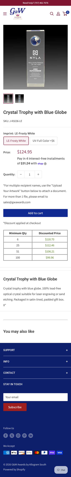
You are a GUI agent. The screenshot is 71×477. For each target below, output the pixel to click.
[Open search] (52, 14)
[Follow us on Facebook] (5, 435)
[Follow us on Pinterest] (24, 435)
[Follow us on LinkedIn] (30, 435)
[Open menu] (5, 13)
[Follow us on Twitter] (12, 435)
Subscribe (15, 407)
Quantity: (9, 174)
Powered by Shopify (14, 469)
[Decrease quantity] (20, 174)
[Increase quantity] (38, 174)
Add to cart (35, 213)
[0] (65, 14)
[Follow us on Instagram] (18, 435)
